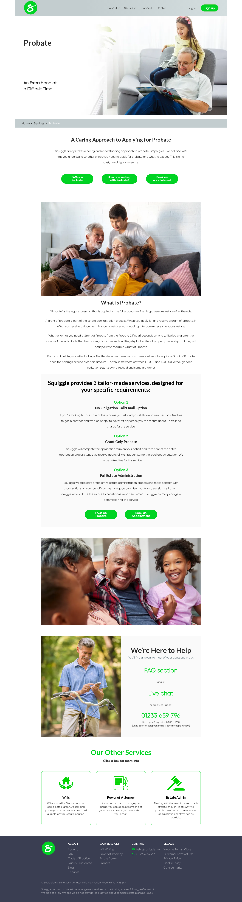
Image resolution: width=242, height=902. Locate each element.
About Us (74, 849)
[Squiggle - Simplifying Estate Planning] (31, 8)
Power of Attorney (111, 854)
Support (147, 8)
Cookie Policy (172, 863)
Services (129, 8)
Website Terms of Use (177, 849)
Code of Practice (79, 858)
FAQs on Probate (77, 179)
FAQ (70, 854)
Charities (73, 872)
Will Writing (107, 849)
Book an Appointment (162, 179)
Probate (105, 863)
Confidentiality (173, 867)
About (113, 8)
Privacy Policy (172, 858)
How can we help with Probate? (119, 179)
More (121, 822)
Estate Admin (108, 858)
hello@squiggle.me (148, 849)
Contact (162, 8)
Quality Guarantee (80, 863)
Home (26, 123)
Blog (71, 867)
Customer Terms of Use (178, 854)
